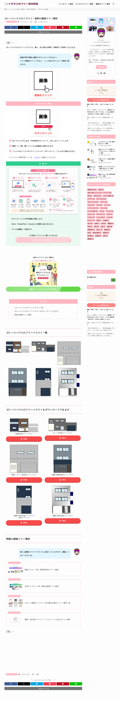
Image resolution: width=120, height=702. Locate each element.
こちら (36, 157)
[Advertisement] (43, 654)
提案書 (107, 229)
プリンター (101, 214)
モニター (91, 220)
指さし (99, 229)
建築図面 (91, 229)
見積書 (98, 236)
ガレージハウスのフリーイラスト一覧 (29, 307)
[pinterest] (101, 73)
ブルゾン (91, 214)
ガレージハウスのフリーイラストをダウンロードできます (36, 311)
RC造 (101, 189)
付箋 (99, 220)
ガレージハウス (24, 21)
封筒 (96, 226)
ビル (102, 211)
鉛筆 (105, 236)
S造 (90, 196)
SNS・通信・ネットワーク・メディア (99, 193)
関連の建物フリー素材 (23, 314)
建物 (36, 21)
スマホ (99, 205)
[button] (10, 27)
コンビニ (91, 205)
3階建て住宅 (92, 189)
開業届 (90, 239)
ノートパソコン (93, 208)
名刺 (103, 223)
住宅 (31, 21)
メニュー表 (101, 217)
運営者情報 (101, 67)
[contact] (104, 73)
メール (109, 217)
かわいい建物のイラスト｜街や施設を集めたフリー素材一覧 (47, 603)
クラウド (103, 202)
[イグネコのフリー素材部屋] (23, 3)
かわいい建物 (108, 196)
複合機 (90, 236)
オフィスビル (101, 199)
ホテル (109, 214)
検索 (113, 280)
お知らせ (97, 196)
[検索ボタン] (113, 4)
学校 (90, 226)
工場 (103, 226)
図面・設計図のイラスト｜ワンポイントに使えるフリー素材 (47, 619)
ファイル (109, 211)
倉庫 (97, 223)
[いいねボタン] (8, 42)
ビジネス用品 (93, 211)
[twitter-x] (98, 73)
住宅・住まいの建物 (11, 21)
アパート (91, 199)
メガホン (91, 217)
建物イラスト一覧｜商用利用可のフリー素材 (41, 569)
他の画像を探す (91, 277)
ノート (107, 205)
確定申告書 (97, 233)
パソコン (103, 208)
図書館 (110, 223)
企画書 (106, 220)
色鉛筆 (106, 233)
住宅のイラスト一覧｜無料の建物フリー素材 (41, 586)
